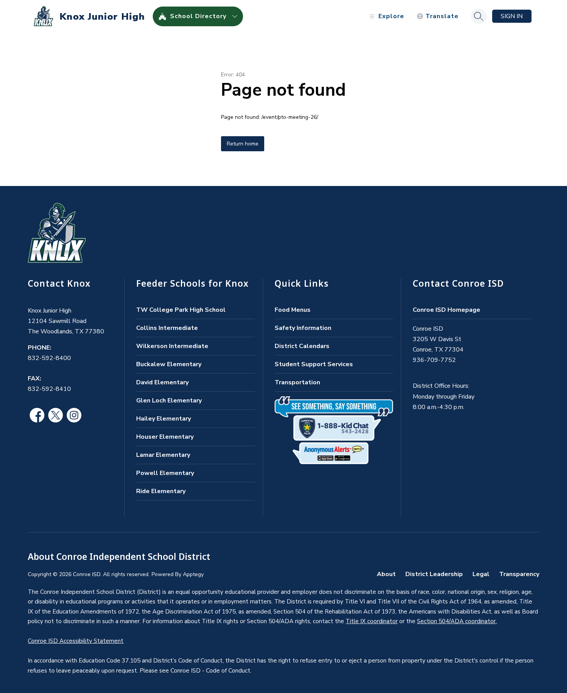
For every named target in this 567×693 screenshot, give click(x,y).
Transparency (519, 574)
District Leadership (434, 574)
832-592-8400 (49, 358)
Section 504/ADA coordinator (456, 621)
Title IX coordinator (372, 621)
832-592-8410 (49, 389)
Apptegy (193, 574)
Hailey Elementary (163, 418)
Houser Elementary (165, 437)
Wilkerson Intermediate (172, 346)
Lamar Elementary (163, 455)
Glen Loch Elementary (169, 400)
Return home (242, 143)
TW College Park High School (181, 310)
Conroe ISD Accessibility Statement (75, 641)
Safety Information (303, 328)
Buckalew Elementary (168, 364)
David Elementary (162, 382)
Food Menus (292, 310)
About (386, 574)
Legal (480, 574)
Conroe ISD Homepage (446, 310)
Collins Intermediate (167, 328)
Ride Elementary (161, 491)
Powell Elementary (165, 473)
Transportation (297, 382)
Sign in (512, 16)
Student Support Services (314, 364)
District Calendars (302, 346)
